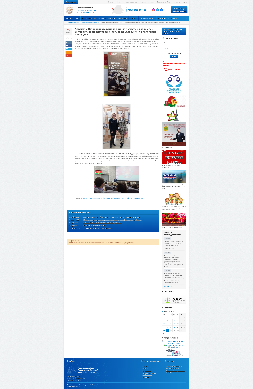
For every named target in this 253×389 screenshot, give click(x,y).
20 (174, 327)
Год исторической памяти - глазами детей (97, 228)
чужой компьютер (175, 53)
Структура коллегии (147, 2)
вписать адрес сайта (84, 10)
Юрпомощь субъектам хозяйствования (149, 374)
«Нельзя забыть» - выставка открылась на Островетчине (102, 223)
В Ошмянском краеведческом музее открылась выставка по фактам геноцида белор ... (112, 220)
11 (167, 324)
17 (164, 327)
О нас (119, 2)
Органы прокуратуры (172, 368)
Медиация (162, 18)
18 (167, 327)
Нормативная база (163, 2)
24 (164, 330)
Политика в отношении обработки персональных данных (173, 31)
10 (164, 324)
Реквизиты (122, 18)
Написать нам (130, 12)
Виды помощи (147, 371)
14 (177, 324)
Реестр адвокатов (131, 2)
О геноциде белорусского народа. (94, 226)
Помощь (133, 18)
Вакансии (145, 368)
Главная (111, 2)
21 (177, 327)
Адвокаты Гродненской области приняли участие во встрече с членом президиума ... (111, 217)
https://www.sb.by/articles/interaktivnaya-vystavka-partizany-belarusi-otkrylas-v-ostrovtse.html (113, 198)
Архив (185, 2)
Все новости (168, 286)
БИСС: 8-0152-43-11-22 (136, 10)
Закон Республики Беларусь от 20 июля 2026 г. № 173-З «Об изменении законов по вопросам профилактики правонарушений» (173, 245)
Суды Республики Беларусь (174, 366)
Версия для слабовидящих (179, 9)
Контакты (176, 2)
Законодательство (147, 18)
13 (174, 324)
